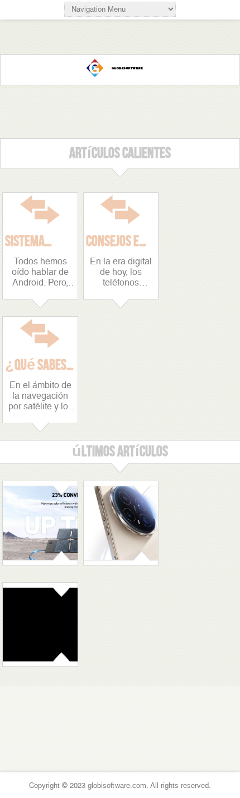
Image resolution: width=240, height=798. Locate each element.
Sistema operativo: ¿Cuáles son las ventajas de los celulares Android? (38, 241)
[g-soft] (120, 69)
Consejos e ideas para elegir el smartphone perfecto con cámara (119, 241)
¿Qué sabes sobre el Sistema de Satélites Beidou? (35, 365)
